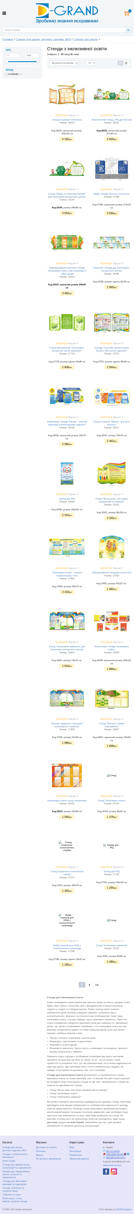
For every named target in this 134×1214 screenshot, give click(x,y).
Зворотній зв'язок (112, 1165)
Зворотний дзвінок (79, 1158)
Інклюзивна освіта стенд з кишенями (66, 800)
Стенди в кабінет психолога (67, 119)
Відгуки (39, 1155)
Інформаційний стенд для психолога (111, 572)
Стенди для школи (86, 39)
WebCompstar (124, 1209)
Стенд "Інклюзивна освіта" (112, 800)
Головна (7, 39)
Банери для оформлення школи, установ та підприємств (16, 1174)
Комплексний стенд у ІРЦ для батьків (112, 119)
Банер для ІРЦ (67, 498)
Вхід (71, 1147)
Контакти (40, 1151)
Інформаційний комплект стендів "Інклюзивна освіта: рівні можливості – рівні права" (67, 270)
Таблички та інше (11, 1194)
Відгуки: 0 (73, 115)
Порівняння (75, 1155)
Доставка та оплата (46, 1147)
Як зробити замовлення (48, 1158)
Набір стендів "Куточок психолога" (111, 193)
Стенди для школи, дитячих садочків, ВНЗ (43, 39)
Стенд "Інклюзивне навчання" (111, 945)
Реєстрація (75, 1151)
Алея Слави (8, 1160)
